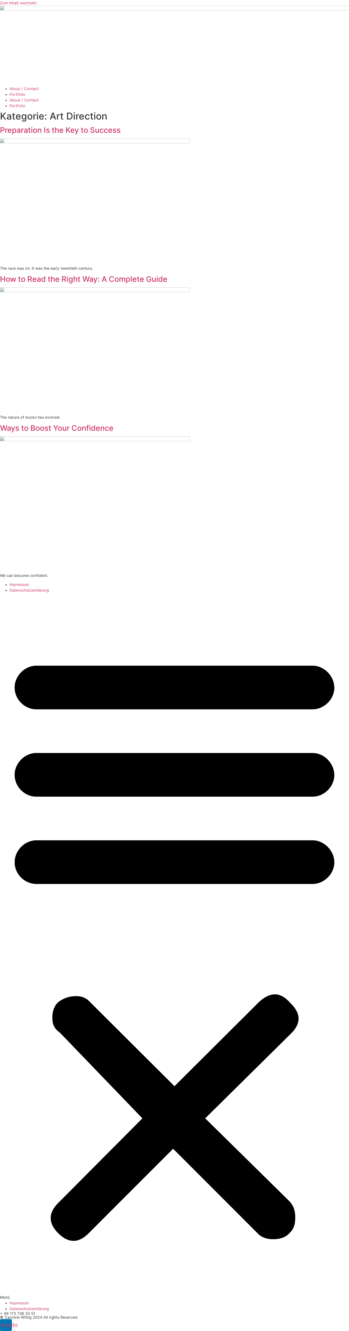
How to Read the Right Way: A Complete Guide (83, 279)
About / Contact (24, 88)
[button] (174, 946)
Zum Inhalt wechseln (18, 2)
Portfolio (17, 94)
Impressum (19, 584)
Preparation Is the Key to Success (60, 130)
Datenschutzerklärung (29, 590)
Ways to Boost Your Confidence (56, 428)
